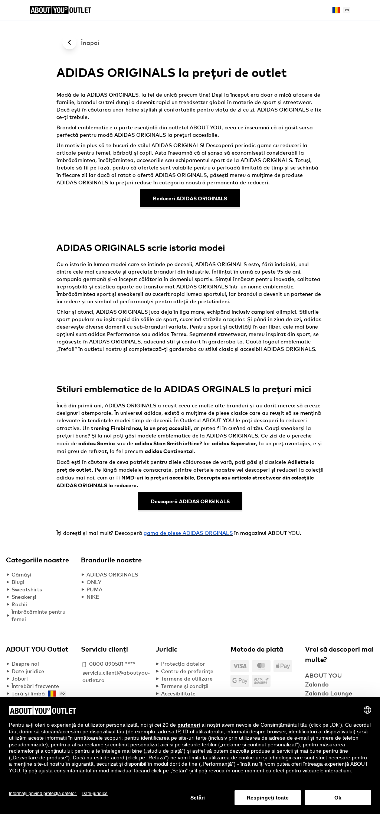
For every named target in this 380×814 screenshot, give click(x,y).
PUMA (94, 589)
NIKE (92, 596)
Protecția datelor (183, 663)
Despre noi (25, 663)
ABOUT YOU (284, 532)
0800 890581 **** (112, 663)
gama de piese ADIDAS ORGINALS (188, 532)
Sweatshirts (27, 589)
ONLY (93, 581)
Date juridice (28, 671)
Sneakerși (24, 596)
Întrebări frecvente (35, 685)
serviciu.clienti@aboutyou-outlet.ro (116, 676)
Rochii (19, 604)
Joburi (20, 678)
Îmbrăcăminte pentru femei (38, 615)
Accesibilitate (178, 693)
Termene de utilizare (187, 678)
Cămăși (21, 574)
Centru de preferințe (187, 671)
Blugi (18, 581)
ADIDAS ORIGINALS (112, 574)
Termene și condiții (185, 685)
